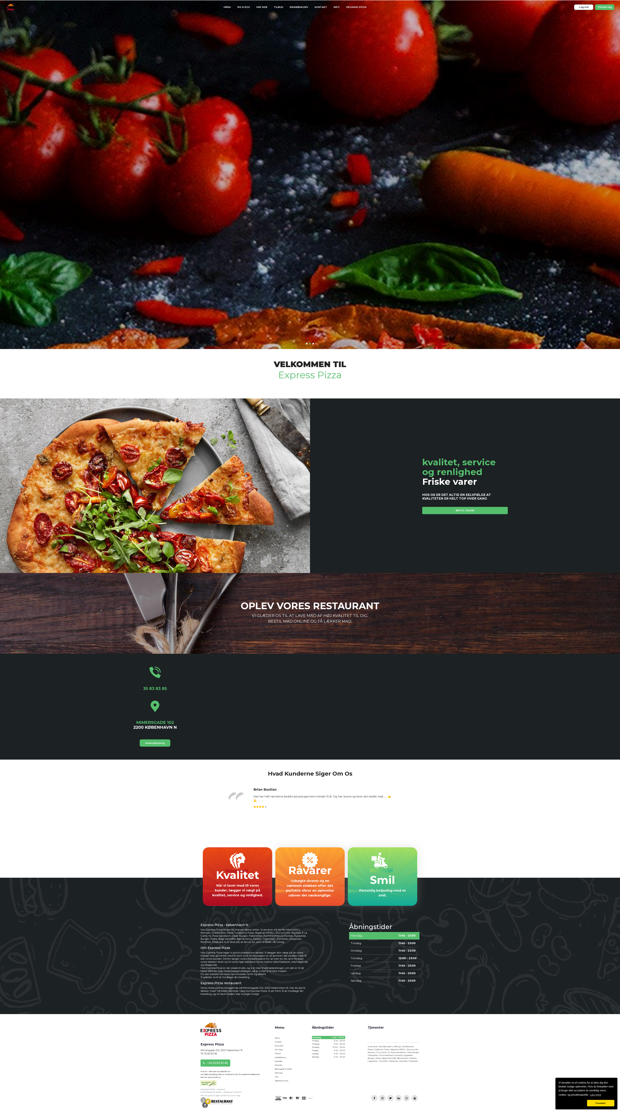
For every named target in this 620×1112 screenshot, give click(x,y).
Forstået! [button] (601, 1103)
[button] (572, 1103)
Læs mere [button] (595, 1094)
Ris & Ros (243, 7)
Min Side (261, 7)
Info (337, 7)
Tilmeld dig (604, 7)
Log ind (584, 7)
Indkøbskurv (299, 7)
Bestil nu (310, 598)
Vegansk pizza (356, 7)
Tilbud (278, 7)
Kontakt (321, 7)
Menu (227, 7)
